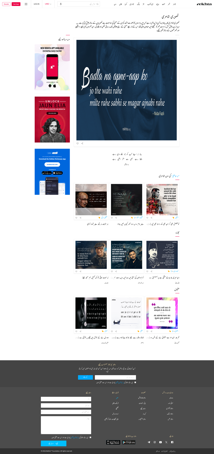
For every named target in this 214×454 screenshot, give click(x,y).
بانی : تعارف (142, 403)
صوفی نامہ (170, 403)
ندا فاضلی (126, 164)
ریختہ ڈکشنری (169, 408)
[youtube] (160, 442)
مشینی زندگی (104, 217)
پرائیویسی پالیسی (120, 382)
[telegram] (149, 442)
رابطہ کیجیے (143, 408)
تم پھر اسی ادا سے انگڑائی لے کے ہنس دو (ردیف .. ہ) (160, 337)
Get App (16, 4)
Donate (6, 4)
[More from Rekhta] (26, 4)
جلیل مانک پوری (105, 343)
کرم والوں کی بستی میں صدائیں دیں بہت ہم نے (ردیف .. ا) (123, 277)
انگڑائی (176, 331)
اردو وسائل (115, 414)
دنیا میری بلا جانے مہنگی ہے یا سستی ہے (164, 277)
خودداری (176, 271)
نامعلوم (142, 343)
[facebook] (172, 442)
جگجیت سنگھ (140, 217)
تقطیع (117, 408)
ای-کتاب (150, 4)
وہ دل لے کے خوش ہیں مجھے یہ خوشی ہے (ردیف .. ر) (89, 337)
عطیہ (117, 398)
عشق (141, 331)
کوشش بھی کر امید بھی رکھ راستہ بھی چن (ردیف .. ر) (160, 223)
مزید (115, 4)
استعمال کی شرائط (164, 451)
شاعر (174, 4)
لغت (163, 4)
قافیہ (120, 4)
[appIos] (113, 442)
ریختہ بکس (170, 419)
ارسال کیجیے (51, 443)
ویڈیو (157, 4)
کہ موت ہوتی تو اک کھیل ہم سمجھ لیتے (95, 277)
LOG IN (36, 4)
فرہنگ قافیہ (115, 403)
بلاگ (138, 4)
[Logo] (204, 4)
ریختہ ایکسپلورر (142, 419)
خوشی (106, 331)
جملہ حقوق (158, 451)
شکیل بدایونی (176, 343)
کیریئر (144, 414)
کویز (126, 4)
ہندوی (171, 398)
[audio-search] (60, 3)
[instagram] (155, 442)
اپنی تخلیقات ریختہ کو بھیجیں (111, 419)
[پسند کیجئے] (78, 143)
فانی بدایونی (177, 283)
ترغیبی (176, 217)
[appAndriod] (129, 442)
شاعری (132, 4)
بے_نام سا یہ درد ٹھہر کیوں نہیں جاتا (131, 223)
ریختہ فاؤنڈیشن (142, 398)
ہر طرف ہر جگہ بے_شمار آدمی (97, 223)
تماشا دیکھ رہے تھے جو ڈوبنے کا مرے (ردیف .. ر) (125, 337)
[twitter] (166, 442)
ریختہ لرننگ (170, 414)
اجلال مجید (106, 283)
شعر (169, 4)
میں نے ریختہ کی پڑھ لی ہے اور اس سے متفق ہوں (114, 382)
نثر (143, 4)
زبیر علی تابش (141, 283)
